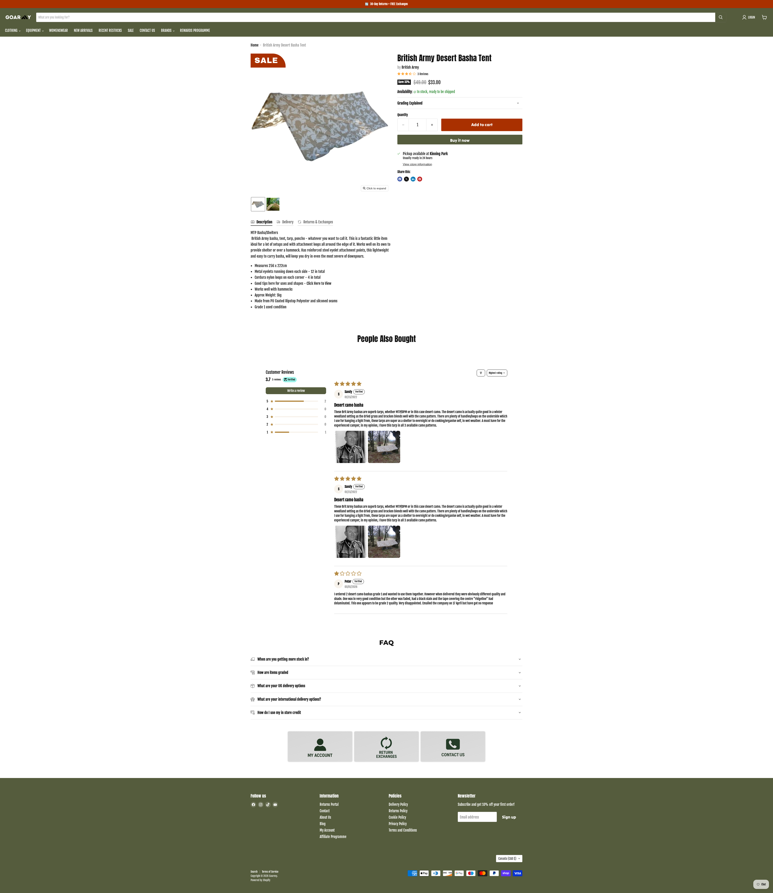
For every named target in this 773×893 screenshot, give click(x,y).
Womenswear (58, 30)
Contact (325, 811)
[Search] (720, 17)
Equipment (33, 30)
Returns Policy (398, 811)
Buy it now (460, 140)
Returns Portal (329, 804)
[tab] (261, 223)
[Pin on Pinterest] (419, 179)
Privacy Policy (398, 824)
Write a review (296, 391)
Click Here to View (319, 283)
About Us (325, 817)
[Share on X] (406, 179)
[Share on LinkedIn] (413, 179)
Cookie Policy (397, 817)
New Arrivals (83, 30)
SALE (131, 30)
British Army (410, 67)
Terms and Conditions (403, 830)
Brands (166, 30)
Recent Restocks (110, 30)
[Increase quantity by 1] (432, 125)
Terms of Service (270, 871)
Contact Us (147, 30)
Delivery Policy (398, 804)
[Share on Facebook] (399, 179)
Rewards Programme (195, 30)
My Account (327, 830)
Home (254, 45)
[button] (749, 17)
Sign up (509, 817)
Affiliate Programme (333, 837)
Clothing (11, 30)
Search (254, 871)
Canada (507, 859)
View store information (417, 164)
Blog (323, 824)
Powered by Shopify (260, 880)
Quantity (402, 115)
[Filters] (481, 373)
